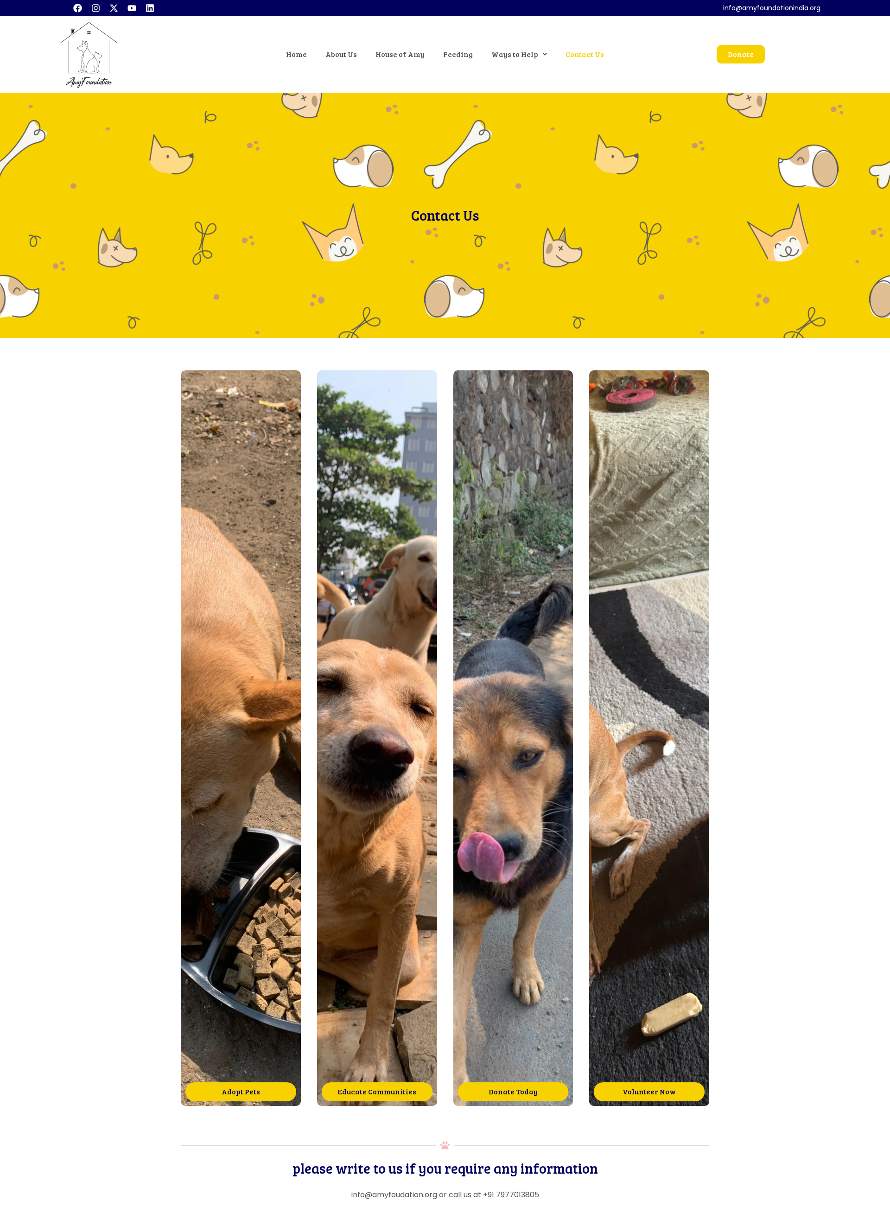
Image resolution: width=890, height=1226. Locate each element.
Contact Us (585, 54)
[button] (519, 54)
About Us (341, 54)
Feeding (458, 54)
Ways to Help (514, 54)
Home (296, 54)
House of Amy (400, 54)
